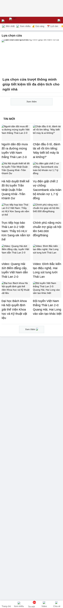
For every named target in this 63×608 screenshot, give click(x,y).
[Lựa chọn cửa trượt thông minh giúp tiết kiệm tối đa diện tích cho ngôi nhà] (31, 57)
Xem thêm (32, 101)
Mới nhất (10, 26)
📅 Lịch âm (52, 26)
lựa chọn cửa (12, 35)
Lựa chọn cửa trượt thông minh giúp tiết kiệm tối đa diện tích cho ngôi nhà (31, 84)
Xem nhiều (24, 26)
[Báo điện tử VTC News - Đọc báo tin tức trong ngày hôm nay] (20, 20)
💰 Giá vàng (38, 26)
